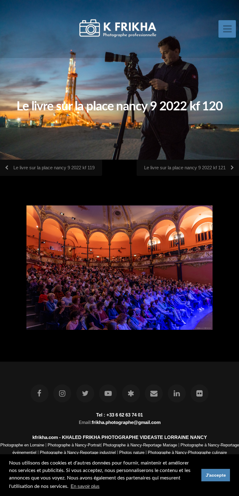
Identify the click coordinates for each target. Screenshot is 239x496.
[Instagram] (63, 393)
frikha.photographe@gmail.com (126, 422)
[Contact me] (154, 393)
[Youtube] (108, 393)
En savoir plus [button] (85, 486)
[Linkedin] (177, 393)
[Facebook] (39, 393)
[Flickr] (199, 393)
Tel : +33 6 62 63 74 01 (119, 414)
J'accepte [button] (216, 475)
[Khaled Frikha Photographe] (131, 393)
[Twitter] (85, 393)
